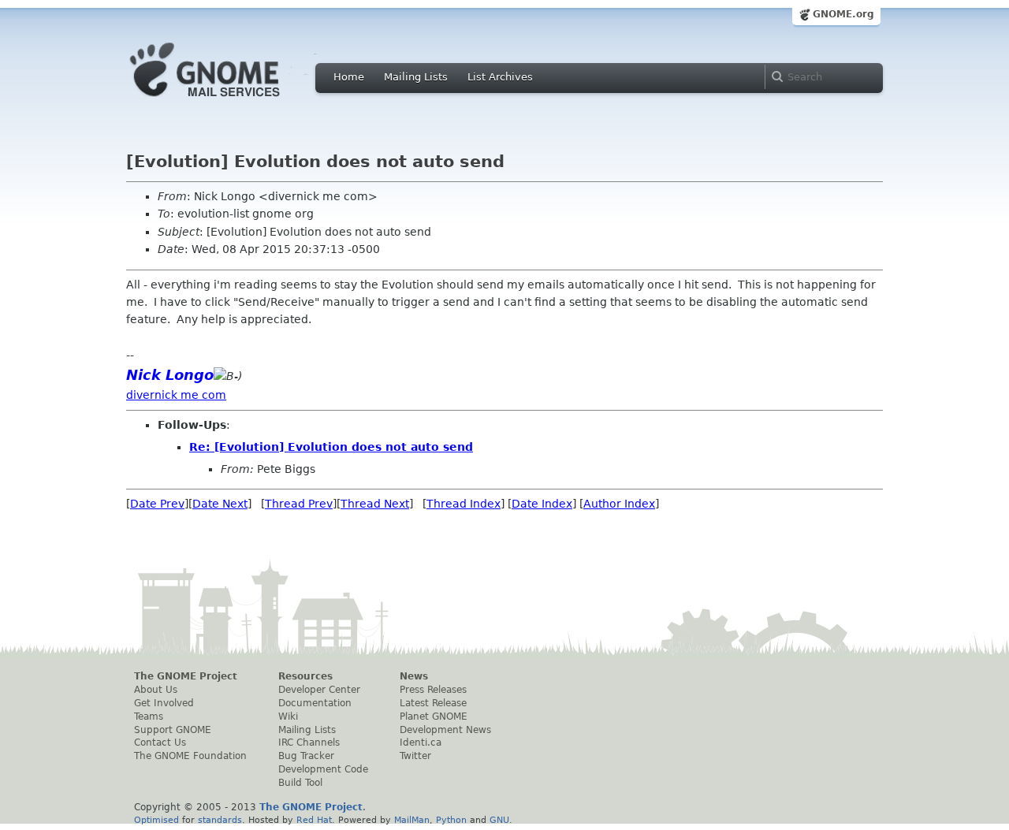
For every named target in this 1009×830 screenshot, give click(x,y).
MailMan (412, 819)
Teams (148, 716)
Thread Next (375, 503)
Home (348, 77)
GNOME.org (843, 14)
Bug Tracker (306, 755)
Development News (445, 729)
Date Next (220, 503)
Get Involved (164, 703)
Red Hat (314, 819)
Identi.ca (420, 742)
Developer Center (319, 689)
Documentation (315, 703)
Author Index (619, 503)
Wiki (288, 716)
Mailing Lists (416, 77)
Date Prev (157, 503)
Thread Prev (299, 503)
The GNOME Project (185, 676)
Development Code (323, 769)
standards (220, 819)
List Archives (500, 77)
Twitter (415, 755)
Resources (305, 676)
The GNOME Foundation (190, 755)
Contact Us (160, 742)
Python (451, 819)
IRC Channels (309, 742)
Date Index (542, 503)
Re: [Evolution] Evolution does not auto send (331, 447)
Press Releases (433, 689)
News (414, 676)
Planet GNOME (433, 716)
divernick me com (176, 395)
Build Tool (300, 782)
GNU (499, 819)
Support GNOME (172, 729)
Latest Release (433, 703)
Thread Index (463, 503)
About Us (155, 689)
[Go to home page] (228, 101)
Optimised (156, 819)
